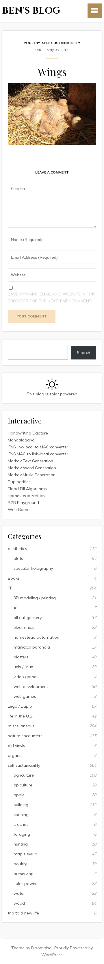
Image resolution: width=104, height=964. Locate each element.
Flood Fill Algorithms (27, 488)
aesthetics (17, 548)
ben (37, 50)
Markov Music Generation (31, 474)
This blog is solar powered (52, 394)
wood (19, 903)
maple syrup (25, 854)
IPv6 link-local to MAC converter (38, 447)
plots (18, 558)
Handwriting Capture (28, 433)
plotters (21, 657)
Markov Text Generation (30, 460)
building (21, 804)
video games (26, 676)
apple (19, 794)
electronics (24, 627)
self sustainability (61, 43)
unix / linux (23, 666)
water (19, 893)
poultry (32, 43)
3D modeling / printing (35, 597)
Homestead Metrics (26, 495)
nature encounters (25, 735)
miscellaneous (21, 726)
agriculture (24, 775)
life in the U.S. (20, 716)
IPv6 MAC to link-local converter (38, 454)
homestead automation (36, 637)
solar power (25, 883)
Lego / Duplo (20, 706)
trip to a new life (23, 913)
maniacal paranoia (32, 647)
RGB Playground (23, 502)
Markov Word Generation (32, 467)
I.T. (10, 588)
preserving (24, 873)
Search (83, 352)
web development (31, 686)
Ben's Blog (31, 11)
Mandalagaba (21, 440)
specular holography (33, 568)
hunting (21, 844)
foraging (22, 834)
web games (25, 696)
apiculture (23, 785)
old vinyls (16, 745)
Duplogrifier (19, 481)
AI (15, 607)
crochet (21, 824)
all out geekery (28, 617)
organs (14, 755)
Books (14, 578)
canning (21, 814)
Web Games (19, 509)
